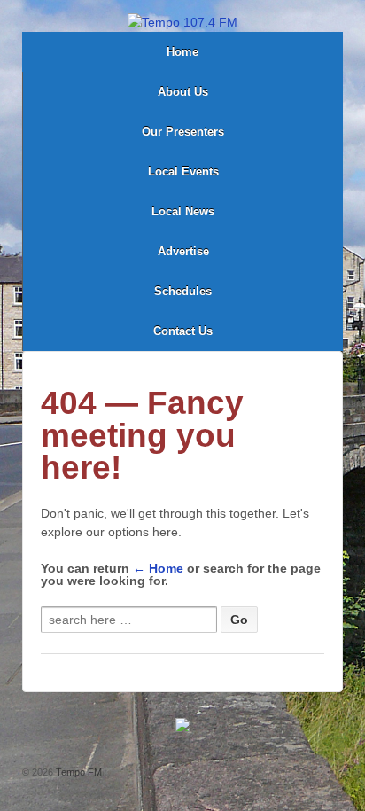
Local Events (183, 171)
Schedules (183, 291)
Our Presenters (183, 131)
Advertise (183, 251)
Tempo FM (77, 772)
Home (182, 51)
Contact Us (183, 331)
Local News (182, 211)
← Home (158, 568)
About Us (183, 91)
